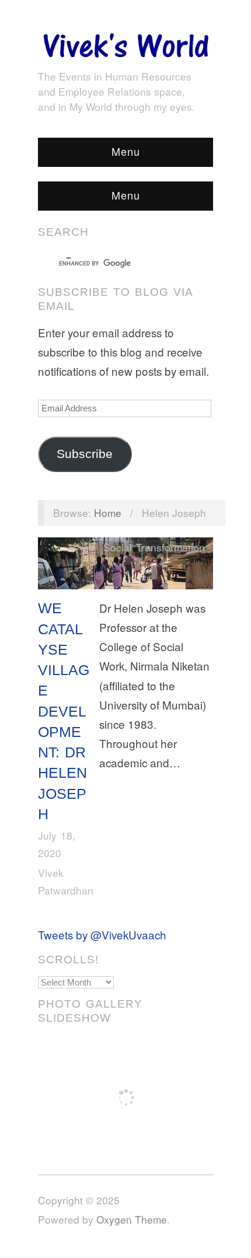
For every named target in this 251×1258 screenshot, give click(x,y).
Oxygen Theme (131, 1219)
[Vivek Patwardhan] (125, 42)
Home (107, 512)
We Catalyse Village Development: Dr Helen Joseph (63, 711)
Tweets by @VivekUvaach (102, 934)
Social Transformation (154, 547)
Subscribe (85, 454)
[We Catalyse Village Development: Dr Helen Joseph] (125, 566)
